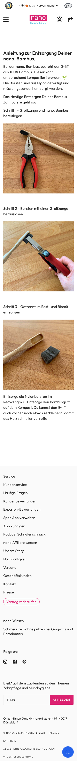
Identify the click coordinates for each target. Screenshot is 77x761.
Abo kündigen (14, 526)
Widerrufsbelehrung (18, 756)
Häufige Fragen (15, 492)
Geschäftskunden (17, 575)
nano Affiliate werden (20, 542)
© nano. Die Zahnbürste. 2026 (24, 732)
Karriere (9, 740)
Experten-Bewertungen (21, 509)
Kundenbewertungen (19, 501)
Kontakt (9, 584)
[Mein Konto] (59, 19)
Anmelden (61, 699)
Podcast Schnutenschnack (24, 534)
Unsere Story (13, 550)
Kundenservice (15, 484)
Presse (8, 592)
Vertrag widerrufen (21, 601)
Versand (9, 567)
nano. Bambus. (28, 66)
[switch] (68, 5)
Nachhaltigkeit (14, 559)
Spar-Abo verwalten (19, 517)
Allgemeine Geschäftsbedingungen (29, 748)
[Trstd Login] (70, 5)
